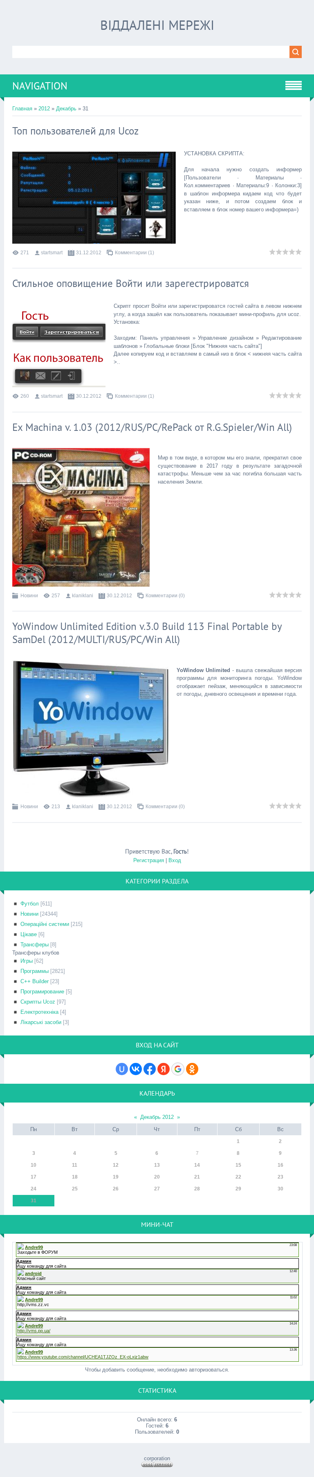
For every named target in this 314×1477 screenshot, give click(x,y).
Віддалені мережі (157, 25)
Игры (26, 961)
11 (74, 1165)
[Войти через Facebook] (150, 1069)
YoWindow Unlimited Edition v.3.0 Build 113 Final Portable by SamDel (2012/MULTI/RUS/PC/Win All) (147, 633)
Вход (174, 860)
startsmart (52, 253)
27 (157, 1189)
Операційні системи (44, 924)
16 (280, 1165)
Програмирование (42, 991)
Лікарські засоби (40, 1022)
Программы (34, 971)
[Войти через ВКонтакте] (136, 1069)
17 (33, 1177)
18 (75, 1177)
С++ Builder (34, 981)
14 (197, 1165)
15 (238, 1165)
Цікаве (28, 934)
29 (238, 1189)
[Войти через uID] (122, 1069)
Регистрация (148, 860)
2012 (44, 108)
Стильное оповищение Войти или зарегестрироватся (130, 283)
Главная (22, 108)
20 (157, 1177)
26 (116, 1189)
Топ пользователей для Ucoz (75, 130)
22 (238, 1177)
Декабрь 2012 (157, 1117)
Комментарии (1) (134, 253)
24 (33, 1189)
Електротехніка (39, 1012)
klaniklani (82, 595)
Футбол (29, 904)
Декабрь (66, 108)
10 (33, 1165)
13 (157, 1165)
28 (197, 1189)
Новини (29, 595)
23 (280, 1177)
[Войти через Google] (177, 1069)
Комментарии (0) (165, 595)
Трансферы (34, 944)
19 (116, 1177)
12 (116, 1165)
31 (33, 1201)
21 (197, 1177)
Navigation (39, 85)
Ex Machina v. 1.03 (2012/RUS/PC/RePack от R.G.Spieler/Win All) (152, 427)
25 (75, 1189)
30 (280, 1189)
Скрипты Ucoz (37, 1002)
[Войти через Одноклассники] (192, 1069)
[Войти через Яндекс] (163, 1069)
